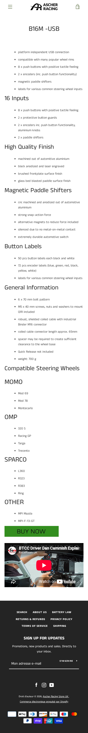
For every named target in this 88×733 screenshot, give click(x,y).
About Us (40, 612)
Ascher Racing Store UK (56, 696)
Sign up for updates (44, 638)
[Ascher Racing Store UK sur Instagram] (44, 685)
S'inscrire (66, 661)
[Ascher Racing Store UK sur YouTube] (51, 685)
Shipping (59, 626)
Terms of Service (35, 626)
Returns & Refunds (30, 619)
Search (22, 612)
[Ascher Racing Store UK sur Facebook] (36, 685)
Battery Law (61, 612)
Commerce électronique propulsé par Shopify (44, 702)
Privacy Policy (61, 619)
